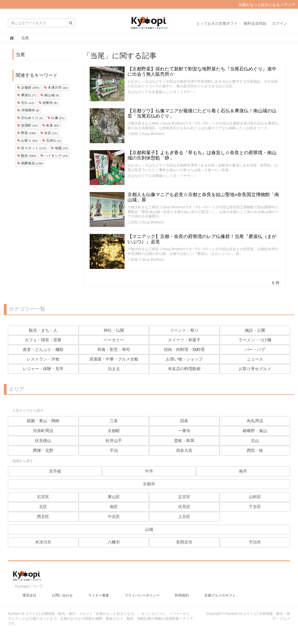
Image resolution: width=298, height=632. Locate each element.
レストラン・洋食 (43, 359)
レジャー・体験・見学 (43, 368)
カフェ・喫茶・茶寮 (43, 340)
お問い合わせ (62, 595)
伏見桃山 (43, 440)
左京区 (184, 496)
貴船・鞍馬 (184, 440)
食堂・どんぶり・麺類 (43, 349)
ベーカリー (114, 340)
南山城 (51, 95)
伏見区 (184, 506)
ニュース (255, 359)
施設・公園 (255, 330)
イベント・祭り (184, 330)
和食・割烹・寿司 (113, 349)
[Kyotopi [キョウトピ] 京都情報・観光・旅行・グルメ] (149, 25)
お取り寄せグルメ (255, 368)
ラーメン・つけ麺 (255, 340)
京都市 (149, 484)
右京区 (43, 496)
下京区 (255, 506)
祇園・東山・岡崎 (43, 420)
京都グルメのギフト (220, 595)
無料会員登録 (255, 23)
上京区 (184, 516)
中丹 (149, 471)
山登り (29, 141)
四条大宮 (184, 450)
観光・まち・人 (43, 330)
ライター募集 (98, 595)
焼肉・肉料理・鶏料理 (184, 349)
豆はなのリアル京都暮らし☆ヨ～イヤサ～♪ (161, 92)
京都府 (29, 88)
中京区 (114, 516)
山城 (149, 529)
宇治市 (255, 542)
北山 (255, 440)
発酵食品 (31, 163)
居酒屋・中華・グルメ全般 (113, 359)
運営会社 (29, 595)
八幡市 (114, 542)
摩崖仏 (28, 95)
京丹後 (55, 471)
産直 (52, 125)
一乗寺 (184, 430)
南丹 (243, 471)
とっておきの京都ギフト (217, 23)
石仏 (27, 103)
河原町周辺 (43, 430)
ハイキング (55, 156)
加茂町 (29, 125)
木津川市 (57, 88)
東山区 (114, 496)
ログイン (279, 23)
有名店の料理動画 (184, 368)
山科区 (255, 496)
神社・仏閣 (114, 330)
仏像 (57, 118)
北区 (43, 506)
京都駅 (114, 430)
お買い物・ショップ (184, 359)
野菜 (28, 133)
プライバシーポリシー (142, 595)
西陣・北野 (43, 450)
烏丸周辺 (255, 420)
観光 (28, 156)
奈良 (50, 133)
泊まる (114, 368)
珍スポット (33, 148)
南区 (114, 506)
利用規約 (182, 595)
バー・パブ (255, 349)
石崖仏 (53, 141)
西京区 (43, 516)
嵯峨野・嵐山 (255, 430)
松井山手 (114, 440)
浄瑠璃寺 (29, 110)
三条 (114, 420)
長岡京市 (184, 542)
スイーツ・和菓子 (184, 340)
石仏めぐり (31, 118)
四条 (184, 420)
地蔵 (61, 148)
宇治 (114, 450)
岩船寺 (49, 103)
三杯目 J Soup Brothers (145, 134)
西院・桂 (255, 450)
